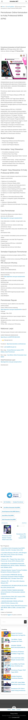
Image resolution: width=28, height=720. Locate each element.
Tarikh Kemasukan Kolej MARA (9, 519)
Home (9, 709)
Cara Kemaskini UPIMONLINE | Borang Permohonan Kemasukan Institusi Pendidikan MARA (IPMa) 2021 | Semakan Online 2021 (12, 576)
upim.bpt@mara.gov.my (10, 347)
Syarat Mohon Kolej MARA (8, 515)
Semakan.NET (14, 1)
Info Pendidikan (7, 502)
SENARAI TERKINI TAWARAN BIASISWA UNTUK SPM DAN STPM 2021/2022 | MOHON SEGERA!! (13, 592)
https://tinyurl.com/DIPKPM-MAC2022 (10, 337)
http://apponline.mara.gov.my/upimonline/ (11, 361)
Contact (18, 709)
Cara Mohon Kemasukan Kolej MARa (12, 507)
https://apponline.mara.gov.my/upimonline (14, 276)
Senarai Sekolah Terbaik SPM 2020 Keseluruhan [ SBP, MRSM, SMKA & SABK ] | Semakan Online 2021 (14, 607)
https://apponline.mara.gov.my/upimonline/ (11, 218)
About (13, 709)
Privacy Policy (14, 713)
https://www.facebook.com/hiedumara (16, 343)
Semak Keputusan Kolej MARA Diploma (11, 511)
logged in (9, 614)
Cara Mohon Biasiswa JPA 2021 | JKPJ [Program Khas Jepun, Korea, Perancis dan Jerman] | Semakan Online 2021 (14, 554)
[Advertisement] (14, 33)
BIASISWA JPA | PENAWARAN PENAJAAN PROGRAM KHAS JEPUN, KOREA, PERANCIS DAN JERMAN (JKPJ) (13, 565)
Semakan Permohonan (18, 502)
